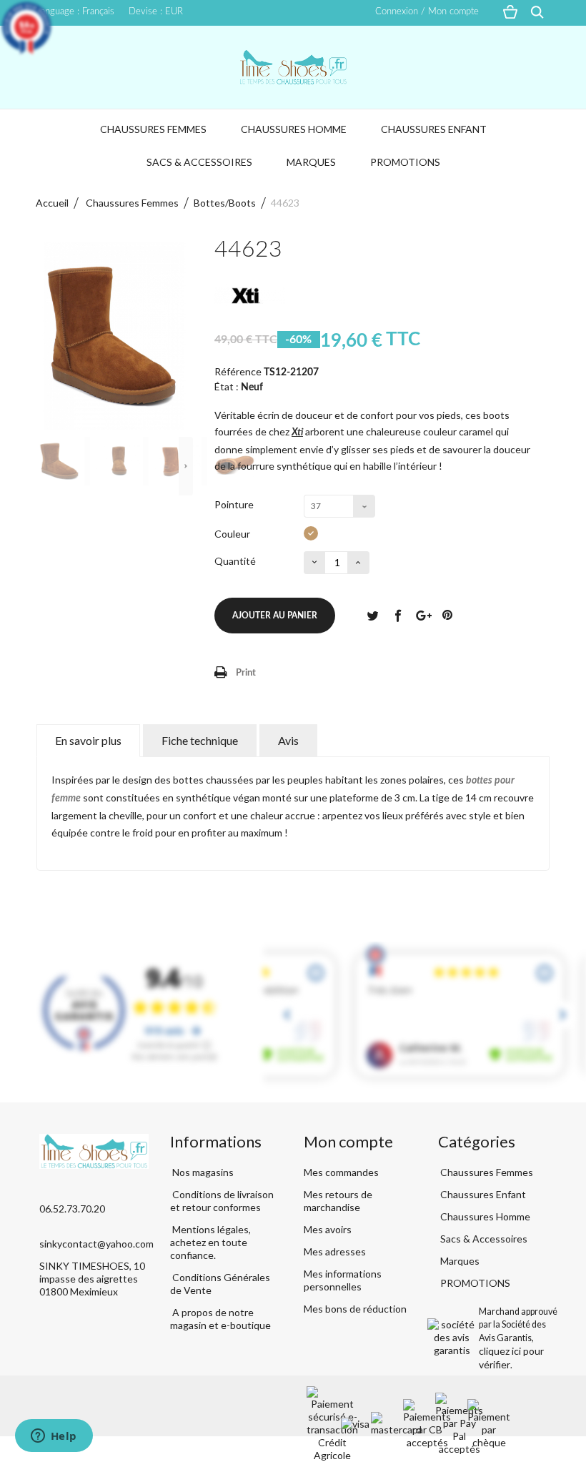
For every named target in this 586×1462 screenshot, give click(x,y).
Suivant (186, 466)
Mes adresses (335, 1251)
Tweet (372, 614)
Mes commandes (341, 1172)
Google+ (422, 614)
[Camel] (311, 533)
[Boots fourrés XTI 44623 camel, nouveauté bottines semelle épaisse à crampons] (63, 461)
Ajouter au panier (274, 615)
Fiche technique (200, 740)
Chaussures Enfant (434, 129)
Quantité (235, 561)
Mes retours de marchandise (338, 1200)
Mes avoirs (328, 1229)
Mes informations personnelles (343, 1280)
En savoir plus (88, 740)
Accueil (52, 203)
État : (226, 386)
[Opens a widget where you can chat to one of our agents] (53, 1437)
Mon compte (348, 1141)
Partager (397, 614)
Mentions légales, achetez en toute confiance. (210, 1242)
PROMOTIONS (405, 162)
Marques (311, 162)
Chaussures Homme (294, 129)
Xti (297, 433)
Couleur (233, 534)
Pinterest (447, 614)
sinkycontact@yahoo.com (96, 1244)
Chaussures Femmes (153, 129)
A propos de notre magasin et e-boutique (220, 1318)
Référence (238, 371)
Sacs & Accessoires (199, 162)
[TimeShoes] (293, 67)
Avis (288, 740)
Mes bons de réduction (355, 1309)
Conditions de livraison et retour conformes (222, 1200)
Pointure (235, 504)
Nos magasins (202, 1172)
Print (246, 673)
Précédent (43, 466)
